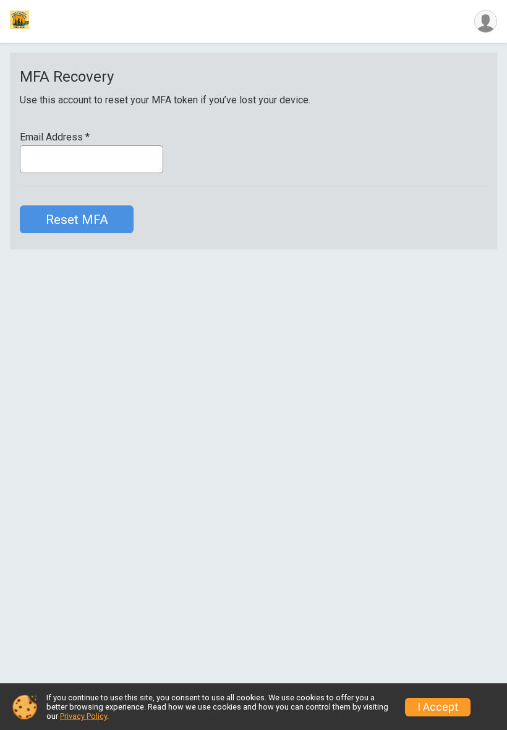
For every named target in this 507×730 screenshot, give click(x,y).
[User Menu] (485, 21)
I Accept (437, 707)
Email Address (55, 137)
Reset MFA (77, 219)
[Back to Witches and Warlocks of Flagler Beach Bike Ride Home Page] (19, 21)
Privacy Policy (83, 716)
